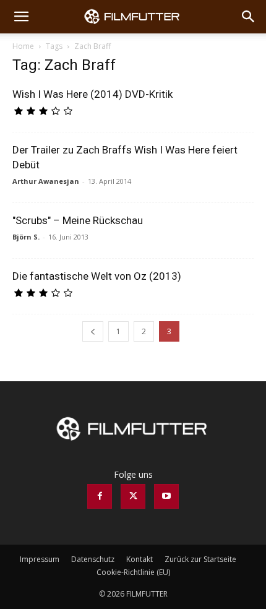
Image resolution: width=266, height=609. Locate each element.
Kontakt (139, 559)
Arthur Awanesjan (45, 181)
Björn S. (26, 236)
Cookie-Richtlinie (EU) (133, 572)
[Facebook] (99, 496)
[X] (133, 496)
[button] (21, 16)
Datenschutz (92, 559)
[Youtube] (166, 496)
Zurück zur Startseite (200, 559)
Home (23, 46)
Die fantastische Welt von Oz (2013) (96, 276)
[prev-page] (92, 331)
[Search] (248, 16)
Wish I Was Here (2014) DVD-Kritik (92, 94)
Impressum (39, 559)
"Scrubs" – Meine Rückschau (77, 220)
